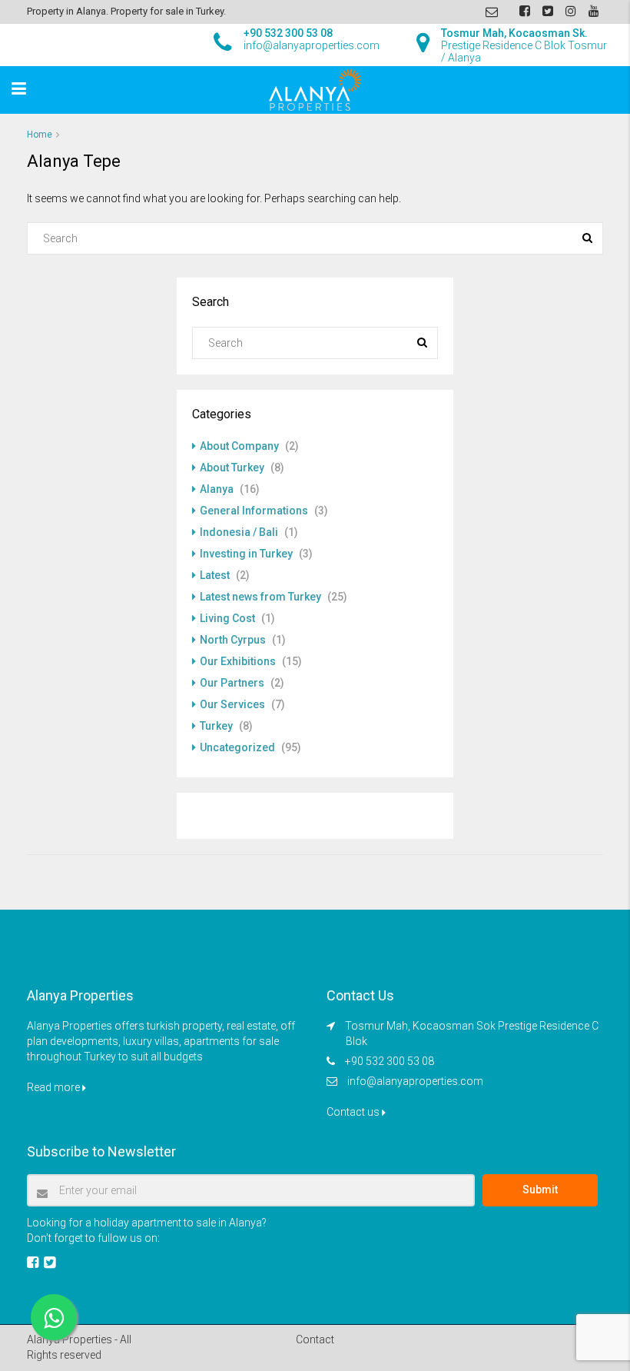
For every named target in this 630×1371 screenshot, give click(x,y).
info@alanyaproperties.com (415, 1081)
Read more (54, 1087)
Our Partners (232, 683)
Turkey (216, 726)
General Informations (254, 510)
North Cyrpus (233, 640)
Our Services (232, 704)
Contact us (354, 1112)
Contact (315, 1339)
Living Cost (227, 618)
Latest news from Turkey (260, 597)
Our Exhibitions (238, 661)
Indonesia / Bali (239, 532)
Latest (215, 575)
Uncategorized (237, 747)
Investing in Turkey (246, 553)
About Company (239, 446)
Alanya (217, 489)
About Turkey (232, 467)
